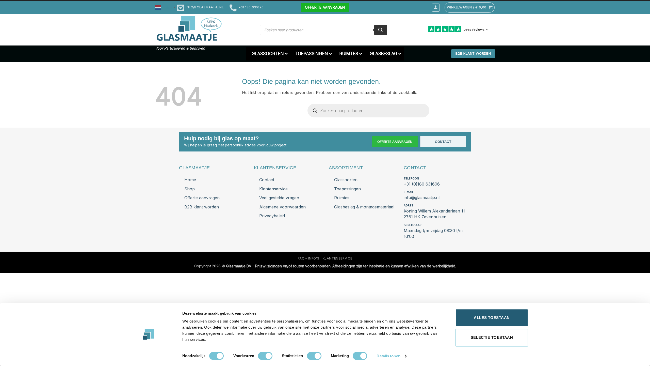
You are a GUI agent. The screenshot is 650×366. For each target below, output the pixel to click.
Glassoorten (346, 179)
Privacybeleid (272, 215)
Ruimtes (341, 197)
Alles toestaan (492, 317)
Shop (189, 188)
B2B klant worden (201, 206)
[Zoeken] (380, 30)
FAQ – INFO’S (308, 258)
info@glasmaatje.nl (422, 197)
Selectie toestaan (492, 337)
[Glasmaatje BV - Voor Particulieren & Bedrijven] (188, 28)
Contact (443, 142)
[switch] (265, 356)
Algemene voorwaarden (282, 206)
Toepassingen (347, 188)
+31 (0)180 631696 (422, 184)
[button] (166, 7)
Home (190, 179)
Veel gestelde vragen (279, 197)
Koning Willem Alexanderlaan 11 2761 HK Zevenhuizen (434, 213)
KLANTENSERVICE (337, 258)
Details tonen (388, 356)
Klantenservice (273, 188)
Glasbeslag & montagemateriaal (364, 206)
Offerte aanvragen (394, 142)
